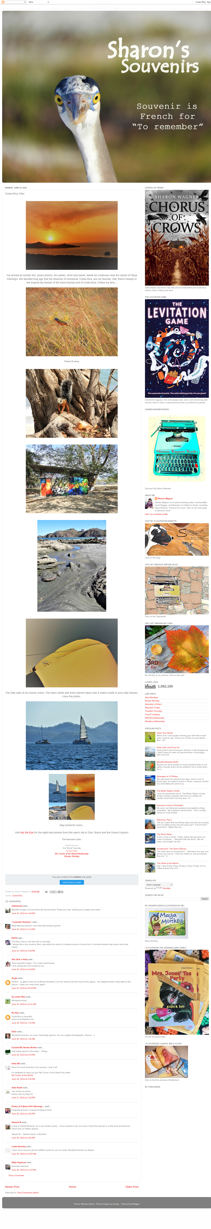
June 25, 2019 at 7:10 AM (23, 1023)
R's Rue (15, 1013)
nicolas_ (116, 1204)
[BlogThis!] (53, 891)
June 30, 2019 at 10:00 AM (24, 1154)
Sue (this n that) (19, 959)
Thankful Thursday (153, 711)
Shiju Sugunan (19, 1162)
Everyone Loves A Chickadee (170, 805)
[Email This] (51, 891)
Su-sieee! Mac (18, 997)
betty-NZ (16, 1063)
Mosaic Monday (71, 856)
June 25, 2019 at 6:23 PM (23, 1055)
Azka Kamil (17, 1088)
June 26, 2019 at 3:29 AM (23, 1079)
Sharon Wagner (165, 499)
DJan (14, 1032)
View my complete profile (156, 514)
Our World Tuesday (72, 848)
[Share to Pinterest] (62, 891)
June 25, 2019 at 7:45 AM (23, 1039)
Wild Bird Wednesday (154, 718)
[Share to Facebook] (59, 891)
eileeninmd (17, 906)
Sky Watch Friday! (71, 851)
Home (72, 1186)
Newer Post (12, 1186)
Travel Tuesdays (152, 714)
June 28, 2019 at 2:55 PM (23, 1114)
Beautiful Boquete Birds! (168, 762)
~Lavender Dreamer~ (22, 922)
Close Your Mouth (165, 733)
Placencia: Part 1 (164, 820)
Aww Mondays (151, 697)
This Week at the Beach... (168, 863)
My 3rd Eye (27, 832)
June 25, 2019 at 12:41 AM (24, 1004)
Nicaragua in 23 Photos (167, 776)
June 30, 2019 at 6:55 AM (23, 1138)
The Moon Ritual (164, 834)
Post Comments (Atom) (28, 1193)
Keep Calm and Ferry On (168, 747)
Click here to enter (72, 882)
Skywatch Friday (152, 708)
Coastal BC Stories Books (24, 1047)
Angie (14, 978)
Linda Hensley (19, 1146)
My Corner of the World (22, 1075)
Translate (166, 888)
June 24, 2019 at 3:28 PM (23, 951)
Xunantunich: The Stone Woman (171, 849)
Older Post (132, 1186)
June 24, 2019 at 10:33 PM (24, 988)
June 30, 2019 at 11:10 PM (24, 1170)
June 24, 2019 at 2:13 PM (23, 929)
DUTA (14, 938)
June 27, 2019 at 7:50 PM (23, 1098)
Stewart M (16, 1122)
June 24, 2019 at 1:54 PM (23, 913)
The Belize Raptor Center (168, 791)
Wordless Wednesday (155, 721)
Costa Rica (17, 896)
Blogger (135, 1204)
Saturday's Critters (153, 704)
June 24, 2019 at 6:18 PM (23, 969)
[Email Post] (46, 892)
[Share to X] (56, 891)
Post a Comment (16, 1175)
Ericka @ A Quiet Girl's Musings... (28, 1106)
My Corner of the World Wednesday (72, 854)
